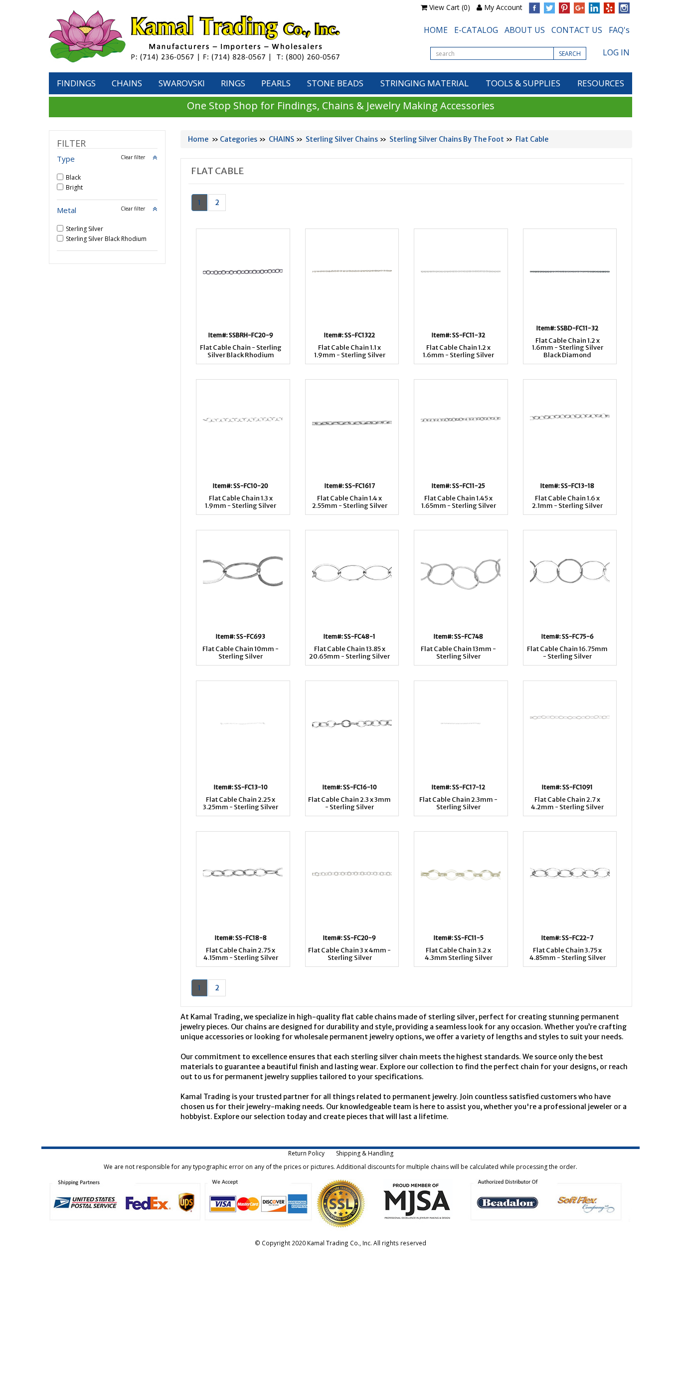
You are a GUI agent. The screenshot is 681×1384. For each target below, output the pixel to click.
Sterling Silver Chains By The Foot (446, 139)
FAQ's (619, 29)
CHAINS (127, 83)
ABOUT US (525, 29)
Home (198, 139)
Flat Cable (531, 139)
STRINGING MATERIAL (424, 83)
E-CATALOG (476, 29)
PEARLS (276, 83)
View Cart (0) (449, 7)
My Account (503, 7)
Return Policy (306, 1153)
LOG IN (616, 52)
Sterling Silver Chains (342, 139)
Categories (238, 139)
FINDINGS (76, 83)
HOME (436, 29)
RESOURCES (600, 83)
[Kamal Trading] (215, 36)
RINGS (233, 83)
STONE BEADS (335, 83)
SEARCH (570, 53)
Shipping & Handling (364, 1153)
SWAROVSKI (182, 83)
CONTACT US (576, 29)
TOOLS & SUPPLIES (523, 83)
